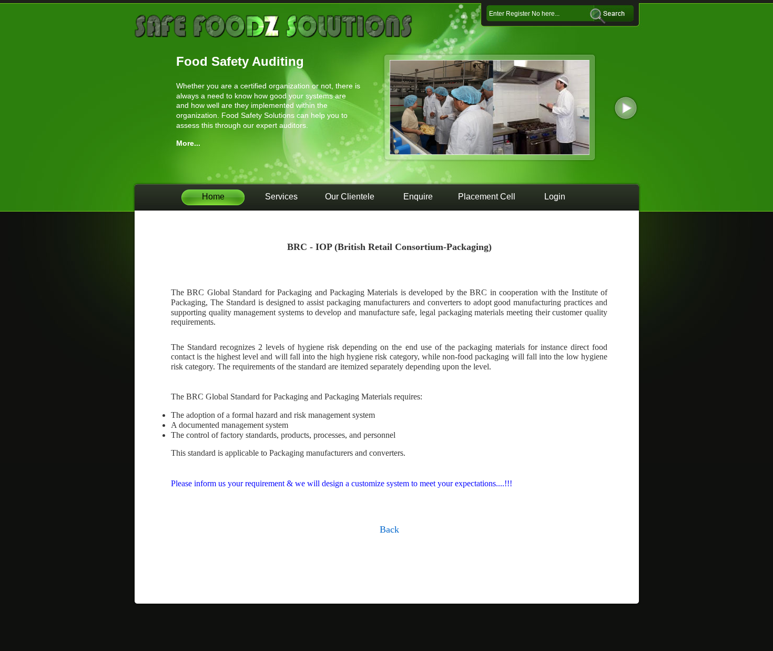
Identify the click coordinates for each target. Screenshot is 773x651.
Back (389, 529)
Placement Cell (486, 196)
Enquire (418, 196)
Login (554, 196)
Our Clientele (349, 196)
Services (281, 196)
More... (188, 143)
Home (213, 196)
